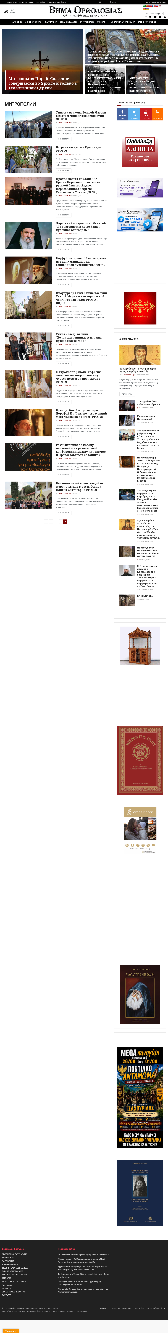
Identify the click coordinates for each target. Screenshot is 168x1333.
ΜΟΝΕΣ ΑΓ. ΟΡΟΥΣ (33, 22)
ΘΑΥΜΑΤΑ (6, 1288)
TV (102, 2)
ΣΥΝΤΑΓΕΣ (6, 1295)
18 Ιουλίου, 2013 (76, 344)
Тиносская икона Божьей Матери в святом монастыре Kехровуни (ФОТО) (81, 116)
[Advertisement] (140, 261)
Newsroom (63, 123)
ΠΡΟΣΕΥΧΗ (101, 22)
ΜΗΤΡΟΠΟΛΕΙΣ (87, 22)
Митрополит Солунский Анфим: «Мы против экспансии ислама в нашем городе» (144, 84)
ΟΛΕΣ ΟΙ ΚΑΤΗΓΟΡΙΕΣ (147, 22)
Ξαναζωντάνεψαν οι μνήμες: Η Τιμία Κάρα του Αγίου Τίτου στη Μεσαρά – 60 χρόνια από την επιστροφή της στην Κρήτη (148, 439)
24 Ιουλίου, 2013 (76, 123)
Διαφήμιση (8, 2)
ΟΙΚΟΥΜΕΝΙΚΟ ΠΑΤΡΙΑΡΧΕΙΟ (14, 1254)
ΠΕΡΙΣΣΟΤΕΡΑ (63, 139)
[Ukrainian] (147, 9)
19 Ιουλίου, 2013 (76, 307)
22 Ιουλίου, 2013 (76, 233)
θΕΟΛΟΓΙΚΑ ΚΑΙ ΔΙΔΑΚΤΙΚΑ (13, 1292)
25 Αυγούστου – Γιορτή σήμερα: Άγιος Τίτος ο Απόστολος (83, 1255)
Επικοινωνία (29, 2)
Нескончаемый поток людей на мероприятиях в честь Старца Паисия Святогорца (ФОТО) (80, 486)
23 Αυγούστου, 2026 (145, 422)
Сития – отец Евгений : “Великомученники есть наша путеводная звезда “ (79, 337)
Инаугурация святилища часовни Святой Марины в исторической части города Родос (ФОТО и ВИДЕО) (81, 298)
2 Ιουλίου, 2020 (143, 560)
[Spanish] (144, 9)
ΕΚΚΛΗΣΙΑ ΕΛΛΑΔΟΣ (68, 22)
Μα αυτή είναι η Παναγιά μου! (146, 417)
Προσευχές (7, 1285)
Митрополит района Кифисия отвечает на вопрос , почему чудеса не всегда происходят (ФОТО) (78, 377)
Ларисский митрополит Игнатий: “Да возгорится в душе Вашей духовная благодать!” (81, 226)
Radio (113, 2)
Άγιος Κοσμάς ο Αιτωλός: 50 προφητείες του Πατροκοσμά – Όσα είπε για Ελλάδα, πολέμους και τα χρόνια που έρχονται (148, 529)
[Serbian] (160, 6)
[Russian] (156, 6)
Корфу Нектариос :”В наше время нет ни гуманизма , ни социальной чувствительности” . (81, 261)
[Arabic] (144, 6)
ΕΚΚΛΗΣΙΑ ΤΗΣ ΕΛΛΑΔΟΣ (12, 1271)
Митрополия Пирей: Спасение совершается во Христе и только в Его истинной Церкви (43, 83)
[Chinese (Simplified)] (147, 6)
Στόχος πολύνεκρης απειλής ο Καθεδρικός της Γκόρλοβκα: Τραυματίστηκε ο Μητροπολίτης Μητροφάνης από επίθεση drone (148, 576)
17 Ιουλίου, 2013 (76, 385)
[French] (153, 6)
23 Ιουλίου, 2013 (76, 196)
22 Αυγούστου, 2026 (145, 514)
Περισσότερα (127, 394)
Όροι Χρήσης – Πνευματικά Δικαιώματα (51, 2)
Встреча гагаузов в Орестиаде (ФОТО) (78, 148)
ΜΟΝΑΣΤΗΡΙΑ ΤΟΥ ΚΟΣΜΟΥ (123, 22)
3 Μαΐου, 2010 (143, 599)
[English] (150, 6)
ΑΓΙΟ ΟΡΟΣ (17, 22)
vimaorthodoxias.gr (15, 1308)
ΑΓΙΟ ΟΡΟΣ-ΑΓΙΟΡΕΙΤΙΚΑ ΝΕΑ (14, 1275)
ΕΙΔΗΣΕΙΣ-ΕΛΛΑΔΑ (10, 1264)
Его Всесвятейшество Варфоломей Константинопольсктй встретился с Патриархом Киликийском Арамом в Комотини (104, 81)
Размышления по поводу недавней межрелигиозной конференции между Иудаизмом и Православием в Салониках (81, 450)
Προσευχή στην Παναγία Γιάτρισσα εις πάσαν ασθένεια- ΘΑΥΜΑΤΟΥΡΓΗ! (148, 552)
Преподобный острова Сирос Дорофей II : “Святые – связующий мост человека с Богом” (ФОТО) (81, 413)
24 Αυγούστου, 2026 (141, 375)
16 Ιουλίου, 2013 (76, 459)
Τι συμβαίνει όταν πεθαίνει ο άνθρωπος (148, 403)
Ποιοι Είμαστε (18, 2)
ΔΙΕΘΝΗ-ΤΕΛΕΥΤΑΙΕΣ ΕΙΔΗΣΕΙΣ (15, 1268)
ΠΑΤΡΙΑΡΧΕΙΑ (51, 22)
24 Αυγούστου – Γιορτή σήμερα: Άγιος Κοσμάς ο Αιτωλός (137, 370)
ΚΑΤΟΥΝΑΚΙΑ (145, 595)
